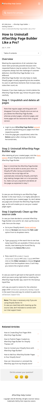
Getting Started (7, 26)
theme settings (30, 227)
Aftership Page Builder (21, 24)
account (37, 127)
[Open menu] (39, 3)
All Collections (6, 24)
